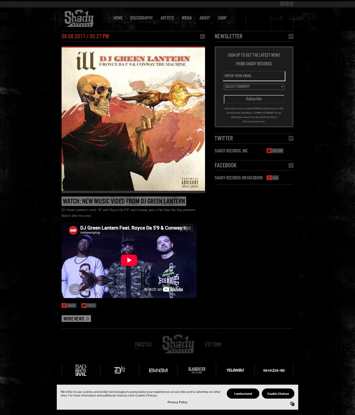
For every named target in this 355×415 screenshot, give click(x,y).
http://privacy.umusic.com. (254, 121)
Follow (277, 151)
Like (275, 178)
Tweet (91, 306)
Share (71, 306)
